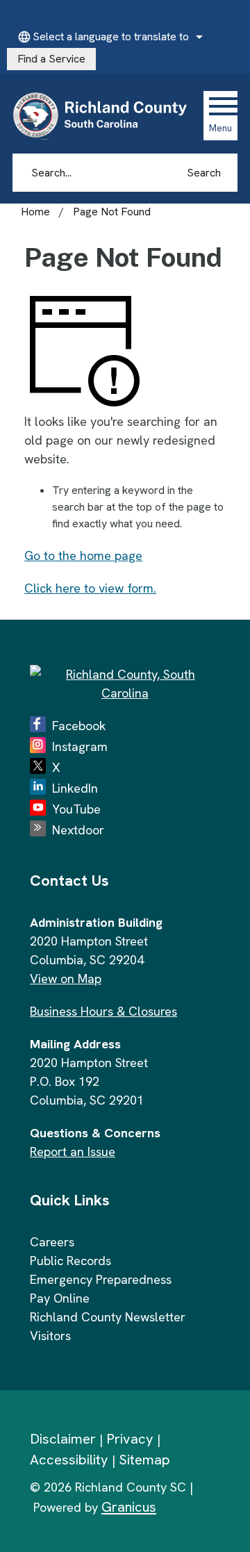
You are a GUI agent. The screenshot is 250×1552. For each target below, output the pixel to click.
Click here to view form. (90, 588)
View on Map (65, 978)
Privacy (129, 1439)
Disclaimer (63, 1439)
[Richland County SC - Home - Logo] (105, 115)
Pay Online (60, 1298)
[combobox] (108, 37)
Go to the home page (83, 555)
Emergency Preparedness (101, 1279)
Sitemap (144, 1460)
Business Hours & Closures (103, 1011)
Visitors (50, 1336)
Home (35, 211)
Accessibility (69, 1460)
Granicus (128, 1507)
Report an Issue (72, 1151)
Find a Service (51, 58)
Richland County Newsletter (107, 1317)
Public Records (70, 1261)
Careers (52, 1242)
